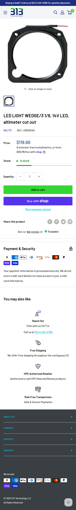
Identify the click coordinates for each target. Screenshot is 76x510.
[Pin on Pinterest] (56, 221)
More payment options (38, 209)
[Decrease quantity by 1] (20, 176)
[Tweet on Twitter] (63, 221)
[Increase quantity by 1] (39, 176)
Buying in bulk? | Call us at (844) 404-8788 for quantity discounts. (38, 2)
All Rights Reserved (13, 502)
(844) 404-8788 (43, 332)
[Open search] (55, 12)
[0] (69, 12)
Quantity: (9, 176)
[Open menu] (5, 12)
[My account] (62, 12)
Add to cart (38, 189)
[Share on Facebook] (49, 221)
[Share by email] (70, 221)
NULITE (8, 130)
